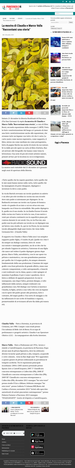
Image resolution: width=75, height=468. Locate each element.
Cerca (70, 22)
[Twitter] (66, 1)
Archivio (4, 442)
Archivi (53, 26)
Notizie (12, 18)
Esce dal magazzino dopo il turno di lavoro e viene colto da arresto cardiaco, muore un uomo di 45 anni (62, 94)
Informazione (5, 448)
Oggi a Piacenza (62, 142)
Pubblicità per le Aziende (8, 451)
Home (3, 439)
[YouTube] (70, 1)
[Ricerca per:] (64, 13)
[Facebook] (63, 1)
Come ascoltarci (6, 445)
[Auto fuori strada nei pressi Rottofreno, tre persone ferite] (56, 62)
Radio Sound (5, 454)
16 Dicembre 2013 (9, 35)
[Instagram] (73, 1)
